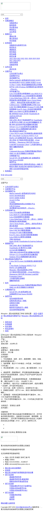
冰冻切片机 (22, 166)
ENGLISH (8, 175)
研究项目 (12, 52)
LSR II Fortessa (20, 87)
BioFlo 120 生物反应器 (17, 138)
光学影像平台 (14, 91)
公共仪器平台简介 (16, 73)
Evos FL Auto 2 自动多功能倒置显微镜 (23, 235)
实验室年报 (13, 65)
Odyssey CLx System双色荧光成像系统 (23, 127)
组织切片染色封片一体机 (18, 307)
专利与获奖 (13, 62)
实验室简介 (13, 23)
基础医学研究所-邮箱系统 (19, 479)
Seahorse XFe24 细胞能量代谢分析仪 (22, 129)
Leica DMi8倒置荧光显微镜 (32, 96)
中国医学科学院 (15, 495)
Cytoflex (18, 85)
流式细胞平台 (14, 78)
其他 (7, 331)
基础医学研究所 (15, 477)
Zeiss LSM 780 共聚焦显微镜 (20, 230)
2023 (19, 58)
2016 (15, 60)
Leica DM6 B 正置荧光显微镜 (24, 111)
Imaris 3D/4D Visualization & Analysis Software (25, 241)
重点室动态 (13, 38)
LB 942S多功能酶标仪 (31, 122)
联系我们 (8, 171)
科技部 (7, 470)
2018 (38, 58)
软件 (11, 149)
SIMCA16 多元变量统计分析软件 (21, 153)
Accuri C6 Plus (14, 200)
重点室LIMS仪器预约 (13, 468)
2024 (15, 58)
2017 (11, 60)
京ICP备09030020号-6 (24, 507)
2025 (11, 58)
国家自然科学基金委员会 (18, 481)
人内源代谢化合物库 (17, 278)
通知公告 (12, 36)
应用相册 (8, 324)
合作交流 (8, 67)
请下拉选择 (9, 475)
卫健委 (12, 497)
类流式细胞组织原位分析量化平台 (22, 204)
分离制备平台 (14, 156)
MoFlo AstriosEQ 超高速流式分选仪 (22, 80)
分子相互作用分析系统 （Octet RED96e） (24, 272)
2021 (26, 58)
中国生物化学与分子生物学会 (20, 486)
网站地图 (4, 503)
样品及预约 (9, 329)
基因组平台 (13, 118)
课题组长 (12, 50)
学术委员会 (13, 27)
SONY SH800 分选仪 (28, 82)
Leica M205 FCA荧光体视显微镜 (21, 215)
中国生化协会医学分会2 (18, 490)
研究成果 (12, 54)
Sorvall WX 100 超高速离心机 (20, 158)
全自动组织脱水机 (16, 164)
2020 (30, 58)
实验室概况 (9, 21)
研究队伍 (12, 47)
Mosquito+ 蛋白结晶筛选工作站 (21, 270)
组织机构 (12, 25)
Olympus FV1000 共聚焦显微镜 (20, 232)
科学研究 (8, 43)
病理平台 (12, 162)
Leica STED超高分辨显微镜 (19, 93)
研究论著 (12, 56)
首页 (7, 18)
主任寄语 (12, 32)
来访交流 (12, 69)
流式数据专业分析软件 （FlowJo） (22, 208)
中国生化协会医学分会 (17, 488)
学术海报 (12, 41)
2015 (19, 60)
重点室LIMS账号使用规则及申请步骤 (19, 472)
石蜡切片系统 (14, 303)
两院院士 (12, 29)
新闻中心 (8, 34)
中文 (2, 175)
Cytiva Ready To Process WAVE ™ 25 (25, 136)
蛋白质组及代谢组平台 (17, 131)
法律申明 (11, 503)
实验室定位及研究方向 (17, 45)
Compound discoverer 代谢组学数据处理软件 (25, 151)
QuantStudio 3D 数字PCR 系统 (20, 248)
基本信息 (8, 322)
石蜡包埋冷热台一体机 (32, 164)
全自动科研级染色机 (21, 169)
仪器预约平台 (14, 76)
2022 (22, 58)
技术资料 (8, 326)
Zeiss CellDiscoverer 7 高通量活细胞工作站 (25, 228)
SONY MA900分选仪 (17, 196)
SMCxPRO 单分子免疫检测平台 (21, 120)
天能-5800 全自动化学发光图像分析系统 (24, 252)
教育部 (12, 499)
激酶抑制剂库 (18, 147)
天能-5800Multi (14, 239)
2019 (34, 58)
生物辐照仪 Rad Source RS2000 (20, 294)
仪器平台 (8, 71)
